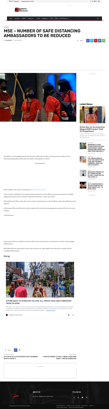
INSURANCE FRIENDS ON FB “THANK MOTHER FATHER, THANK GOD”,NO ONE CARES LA (96, 174)
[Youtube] (99, 1)
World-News (90, 142)
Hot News (6, 27)
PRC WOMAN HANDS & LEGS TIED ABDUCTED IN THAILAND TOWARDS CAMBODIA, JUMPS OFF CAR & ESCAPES (96, 162)
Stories (89, 170)
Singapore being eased (39, 190)
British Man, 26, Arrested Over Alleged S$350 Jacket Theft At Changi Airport (92, 129)
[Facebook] (91, 1)
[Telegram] (95, 1)
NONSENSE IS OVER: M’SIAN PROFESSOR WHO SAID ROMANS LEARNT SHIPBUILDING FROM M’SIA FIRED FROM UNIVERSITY (96, 148)
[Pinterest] (95, 40)
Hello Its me (88, 124)
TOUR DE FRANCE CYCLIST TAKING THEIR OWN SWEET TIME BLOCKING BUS (59, 358)
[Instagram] (93, 1)
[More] (19, 350)
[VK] (99, 40)
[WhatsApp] (103, 40)
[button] (98, 19)
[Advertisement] (69, 10)
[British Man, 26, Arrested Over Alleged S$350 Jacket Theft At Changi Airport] (92, 114)
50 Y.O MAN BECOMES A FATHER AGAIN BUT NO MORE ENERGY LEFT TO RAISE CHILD (95, 186)
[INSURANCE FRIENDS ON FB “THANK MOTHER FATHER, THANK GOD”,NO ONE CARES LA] (83, 173)
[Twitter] (97, 1)
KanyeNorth (9, 40)
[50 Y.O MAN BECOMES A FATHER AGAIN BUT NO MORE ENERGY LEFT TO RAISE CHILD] (83, 185)
